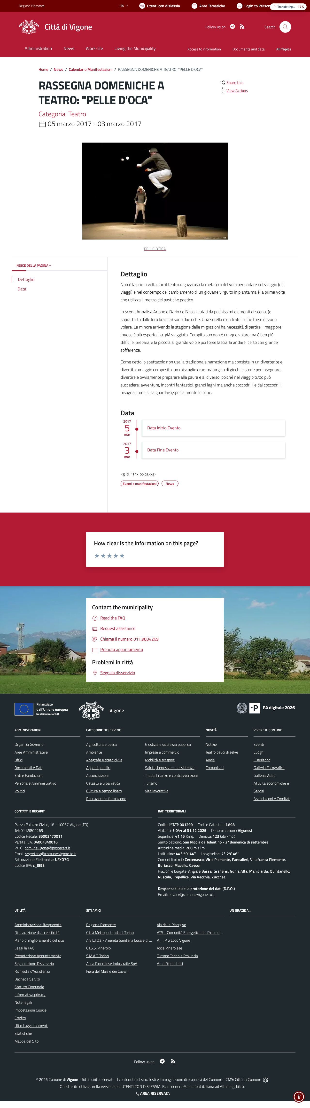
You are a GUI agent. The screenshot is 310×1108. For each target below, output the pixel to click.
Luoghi (259, 752)
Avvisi (210, 760)
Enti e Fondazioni (28, 775)
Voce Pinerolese (169, 948)
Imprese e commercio (162, 752)
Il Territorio (262, 760)
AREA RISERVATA (155, 1093)
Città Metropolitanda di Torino (110, 932)
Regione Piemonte (32, 5)
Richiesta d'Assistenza (32, 971)
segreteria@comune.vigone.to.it (50, 854)
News (58, 69)
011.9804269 (32, 830)
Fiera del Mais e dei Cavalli (107, 971)
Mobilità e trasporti (160, 760)
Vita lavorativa (156, 791)
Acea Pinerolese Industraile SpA (111, 963)
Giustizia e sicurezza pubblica (168, 744)
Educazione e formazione (106, 799)
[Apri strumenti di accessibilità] (299, 1097)
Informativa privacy (30, 994)
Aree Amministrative (31, 752)
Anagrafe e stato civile (104, 760)
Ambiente (94, 752)
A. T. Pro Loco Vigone (173, 940)
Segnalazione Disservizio (34, 963)
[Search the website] (285, 27)
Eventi (259, 744)
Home (43, 69)
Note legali (23, 1002)
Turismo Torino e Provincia (177, 956)
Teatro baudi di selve (222, 752)
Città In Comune (248, 1079)
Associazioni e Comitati (272, 799)
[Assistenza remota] (265, 1079)
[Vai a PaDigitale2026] (265, 707)
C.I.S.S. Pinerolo (98, 948)
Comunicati (215, 768)
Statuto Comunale (29, 987)
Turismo (151, 783)
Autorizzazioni (97, 775)
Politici (20, 791)
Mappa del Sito (27, 1041)
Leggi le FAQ (25, 948)
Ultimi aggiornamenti (31, 1025)
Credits (20, 1018)
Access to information (204, 49)
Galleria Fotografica (269, 768)
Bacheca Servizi (27, 979)
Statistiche (23, 1033)
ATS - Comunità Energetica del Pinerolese (190, 932)
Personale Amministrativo (35, 783)
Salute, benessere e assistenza (169, 768)
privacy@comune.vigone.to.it (192, 894)
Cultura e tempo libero (104, 791)
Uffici (19, 760)
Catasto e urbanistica (103, 783)
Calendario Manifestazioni (90, 69)
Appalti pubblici (98, 768)
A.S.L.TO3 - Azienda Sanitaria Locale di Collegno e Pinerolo (133, 940)
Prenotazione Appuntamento (38, 956)
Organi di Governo (29, 744)
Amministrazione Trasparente (38, 925)
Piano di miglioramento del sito (39, 940)
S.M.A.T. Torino (97, 956)
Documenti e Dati (28, 768)
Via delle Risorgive (171, 925)
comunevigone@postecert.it (47, 848)
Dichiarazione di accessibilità (37, 932)
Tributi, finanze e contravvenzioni (171, 775)
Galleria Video (264, 775)
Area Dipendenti (170, 963)
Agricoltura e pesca (101, 744)
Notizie (211, 744)
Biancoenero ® (174, 1086)
